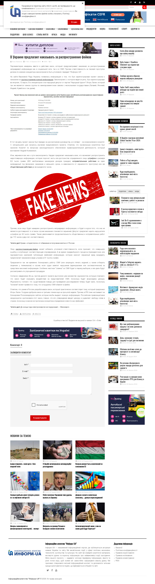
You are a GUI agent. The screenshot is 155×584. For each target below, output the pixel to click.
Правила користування (125, 553)
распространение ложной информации (37, 80)
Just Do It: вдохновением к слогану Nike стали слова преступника (131, 223)
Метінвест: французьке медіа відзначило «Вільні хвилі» (131, 288)
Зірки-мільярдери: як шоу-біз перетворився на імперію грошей (131, 103)
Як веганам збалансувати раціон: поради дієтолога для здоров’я (131, 365)
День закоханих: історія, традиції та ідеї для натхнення (132, 339)
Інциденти (91, 28)
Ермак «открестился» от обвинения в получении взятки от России (47, 243)
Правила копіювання (124, 555)
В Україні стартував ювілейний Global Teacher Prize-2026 (132, 139)
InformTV (73, 34)
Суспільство (77, 28)
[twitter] (135, 2)
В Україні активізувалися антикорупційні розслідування (57, 465)
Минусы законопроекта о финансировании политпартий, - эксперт (24, 527)
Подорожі (14, 34)
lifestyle (113, 191)
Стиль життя (42, 34)
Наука (102, 28)
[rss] (144, 2)
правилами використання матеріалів (36, 11)
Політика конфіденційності (126, 550)
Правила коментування (125, 558)
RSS (117, 561)
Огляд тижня (116, 319)
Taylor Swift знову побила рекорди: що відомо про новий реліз (131, 90)
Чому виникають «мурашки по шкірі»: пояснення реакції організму (131, 276)
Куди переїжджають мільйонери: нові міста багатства (128, 174)
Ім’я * (26, 365)
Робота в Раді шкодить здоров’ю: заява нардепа (129, 161)
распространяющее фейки (27, 249)
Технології (113, 28)
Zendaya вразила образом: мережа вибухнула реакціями (131, 77)
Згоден (74, 22)
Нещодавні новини (119, 121)
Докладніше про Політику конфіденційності (28, 22)
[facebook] (131, 2)
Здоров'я (135, 28)
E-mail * (25, 371)
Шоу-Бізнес (28, 34)
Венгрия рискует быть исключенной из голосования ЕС (89, 465)
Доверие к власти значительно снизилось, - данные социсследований (89, 496)
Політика (50, 28)
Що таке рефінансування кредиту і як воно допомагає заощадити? (131, 326)
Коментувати (40, 418)
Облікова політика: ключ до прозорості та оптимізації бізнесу (131, 352)
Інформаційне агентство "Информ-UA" (24, 579)
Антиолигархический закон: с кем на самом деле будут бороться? (88, 527)
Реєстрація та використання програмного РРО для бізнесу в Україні (132, 379)
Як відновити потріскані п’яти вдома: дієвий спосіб (131, 128)
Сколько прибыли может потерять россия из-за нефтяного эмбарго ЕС (24, 496)
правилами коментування (64, 11)
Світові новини (35, 28)
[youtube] (139, 2)
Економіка (63, 28)
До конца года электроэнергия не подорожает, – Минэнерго (44, 307)
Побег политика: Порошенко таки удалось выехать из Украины (57, 496)
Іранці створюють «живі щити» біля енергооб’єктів (22, 465)
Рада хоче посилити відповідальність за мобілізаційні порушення (129, 251)
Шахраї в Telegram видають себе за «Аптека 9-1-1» (130, 263)
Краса (54, 34)
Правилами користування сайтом (48, 8)
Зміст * (25, 378)
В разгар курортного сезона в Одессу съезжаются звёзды (132, 210)
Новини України (17, 28)
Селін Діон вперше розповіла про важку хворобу (131, 52)
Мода (62, 34)
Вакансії (119, 548)
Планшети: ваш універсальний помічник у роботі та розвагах (133, 199)
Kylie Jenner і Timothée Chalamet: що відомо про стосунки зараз (129, 65)
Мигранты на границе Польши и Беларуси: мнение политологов (54, 527)
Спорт (124, 28)
